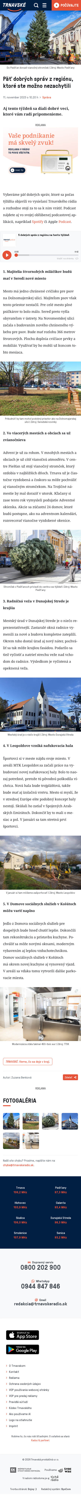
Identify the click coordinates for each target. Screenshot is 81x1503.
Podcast (65, 221)
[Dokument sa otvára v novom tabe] (25, 1470)
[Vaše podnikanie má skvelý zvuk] (40, 153)
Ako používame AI (20, 1414)
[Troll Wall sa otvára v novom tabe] (64, 1470)
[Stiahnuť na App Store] (22, 1335)
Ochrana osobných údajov (25, 1384)
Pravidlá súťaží (18, 1402)
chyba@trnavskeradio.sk (18, 1165)
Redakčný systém (50, 1489)
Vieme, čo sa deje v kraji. (27, 1061)
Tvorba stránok (18, 1489)
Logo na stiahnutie (20, 1420)
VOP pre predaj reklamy (23, 1396)
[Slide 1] (40, 177)
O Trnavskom (17, 1366)
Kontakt (14, 1372)
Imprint (13, 1426)
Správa (46, 97)
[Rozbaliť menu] (44, 5)
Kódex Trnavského (20, 1408)
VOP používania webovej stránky (29, 1390)
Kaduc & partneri (40, 1440)
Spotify (37, 221)
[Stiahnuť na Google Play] (22, 1349)
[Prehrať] (6, 255)
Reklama (14, 1378)
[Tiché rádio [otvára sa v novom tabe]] (54, 1478)
